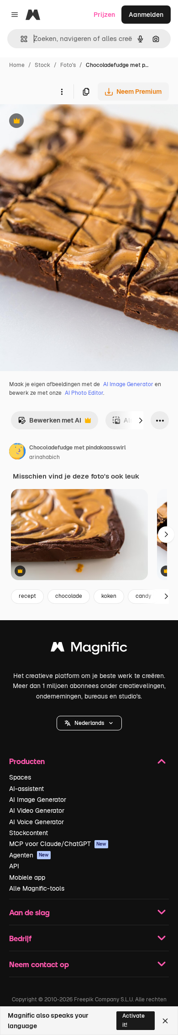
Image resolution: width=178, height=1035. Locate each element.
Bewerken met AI (49, 422)
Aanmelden (146, 14)
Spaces (20, 777)
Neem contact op (39, 964)
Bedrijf (20, 938)
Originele (60, 121)
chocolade (68, 596)
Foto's (68, 65)
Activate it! (133, 1020)
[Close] (165, 1020)
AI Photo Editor (84, 393)
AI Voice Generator (36, 822)
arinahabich (44, 457)
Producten (27, 761)
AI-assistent (26, 789)
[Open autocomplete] (20, 39)
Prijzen (104, 14)
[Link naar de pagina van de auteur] (17, 452)
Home (17, 65)
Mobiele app (27, 877)
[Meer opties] (61, 91)
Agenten (29, 855)
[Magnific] (89, 649)
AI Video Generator (36, 810)
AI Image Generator (128, 384)
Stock (42, 65)
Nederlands (89, 723)
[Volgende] (140, 420)
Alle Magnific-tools (36, 888)
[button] (89, 723)
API (14, 866)
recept (27, 596)
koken (108, 596)
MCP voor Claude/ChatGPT (57, 844)
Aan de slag (29, 912)
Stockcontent (28, 833)
